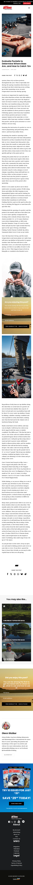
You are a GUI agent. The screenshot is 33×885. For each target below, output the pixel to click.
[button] (9, 822)
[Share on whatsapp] (21, 75)
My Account (16, 830)
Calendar (16, 853)
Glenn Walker (5, 69)
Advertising (16, 832)
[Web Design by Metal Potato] (16, 879)
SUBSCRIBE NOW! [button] (16, 803)
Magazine (16, 846)
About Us (16, 834)
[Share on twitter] (17, 75)
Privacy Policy (16, 861)
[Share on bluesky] (24, 75)
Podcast (16, 851)
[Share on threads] (19, 75)
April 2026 (13, 69)
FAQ (16, 836)
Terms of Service (16, 863)
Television (16, 849)
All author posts (8, 754)
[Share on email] (26, 75)
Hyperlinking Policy (16, 865)
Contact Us (16, 839)
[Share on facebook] (15, 75)
